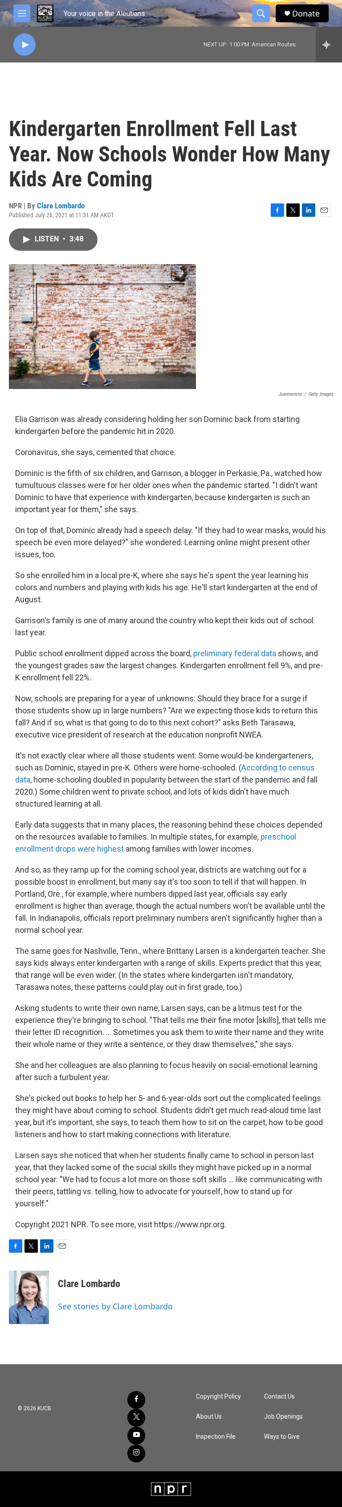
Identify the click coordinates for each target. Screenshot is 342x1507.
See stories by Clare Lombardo (115, 1306)
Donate (306, 13)
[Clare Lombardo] (29, 1297)
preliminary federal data (235, 653)
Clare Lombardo (61, 205)
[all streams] (329, 44)
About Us (209, 1416)
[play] (24, 45)
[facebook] (136, 1400)
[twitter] (136, 1418)
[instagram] (136, 1453)
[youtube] (136, 1436)
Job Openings (283, 1416)
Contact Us (279, 1396)
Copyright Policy (218, 1396)
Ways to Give (282, 1436)
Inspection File (216, 1436)
